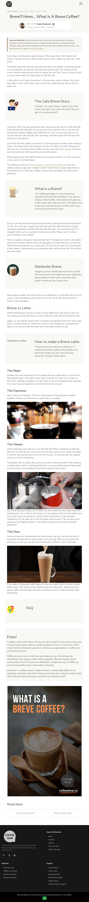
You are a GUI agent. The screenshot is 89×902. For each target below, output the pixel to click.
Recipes (15, 11)
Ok (45, 898)
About (50, 836)
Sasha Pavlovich (44, 24)
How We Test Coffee (35, 49)
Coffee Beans (53, 868)
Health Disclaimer (10, 874)
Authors (51, 843)
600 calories (65, 149)
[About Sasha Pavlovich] (22, 25)
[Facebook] (4, 855)
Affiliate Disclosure (10, 871)
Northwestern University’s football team (48, 165)
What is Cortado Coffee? (25, 813)
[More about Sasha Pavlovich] (53, 24)
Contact (51, 840)
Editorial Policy (17, 49)
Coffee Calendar (54, 849)
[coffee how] (9, 4)
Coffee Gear (52, 871)
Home (9, 11)
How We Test (53, 846)
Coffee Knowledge (55, 877)
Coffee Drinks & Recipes (57, 884)
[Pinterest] (14, 855)
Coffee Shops (53, 881)
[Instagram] (9, 855)
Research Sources (9, 877)
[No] (86, 897)
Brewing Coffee (54, 874)
